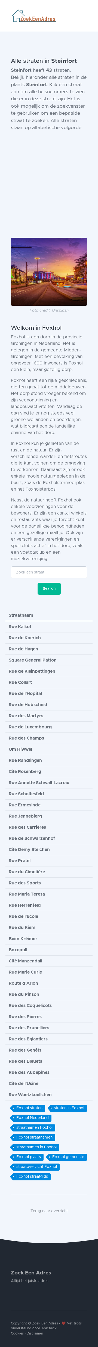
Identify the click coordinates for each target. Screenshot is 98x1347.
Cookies (17, 1333)
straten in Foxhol (69, 1108)
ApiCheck (49, 1328)
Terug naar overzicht (49, 1211)
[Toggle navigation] (85, 16)
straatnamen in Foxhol (36, 1147)
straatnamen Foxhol (34, 1128)
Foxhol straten (29, 1108)
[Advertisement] (49, 184)
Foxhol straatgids (32, 1176)
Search (49, 589)
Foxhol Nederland (32, 1118)
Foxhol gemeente (68, 1157)
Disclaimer (35, 1333)
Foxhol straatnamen (34, 1137)
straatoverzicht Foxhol (36, 1167)
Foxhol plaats (28, 1157)
